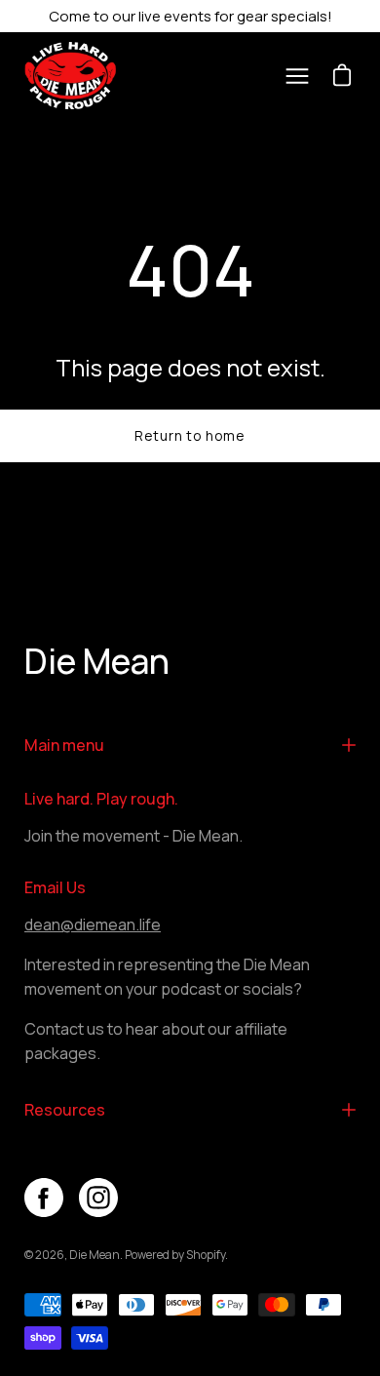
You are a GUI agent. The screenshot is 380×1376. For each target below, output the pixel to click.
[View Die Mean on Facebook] (43, 1197)
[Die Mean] (78, 75)
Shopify (205, 1254)
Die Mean (97, 662)
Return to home (190, 435)
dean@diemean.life (92, 924)
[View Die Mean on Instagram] (98, 1197)
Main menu (64, 745)
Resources (64, 1109)
